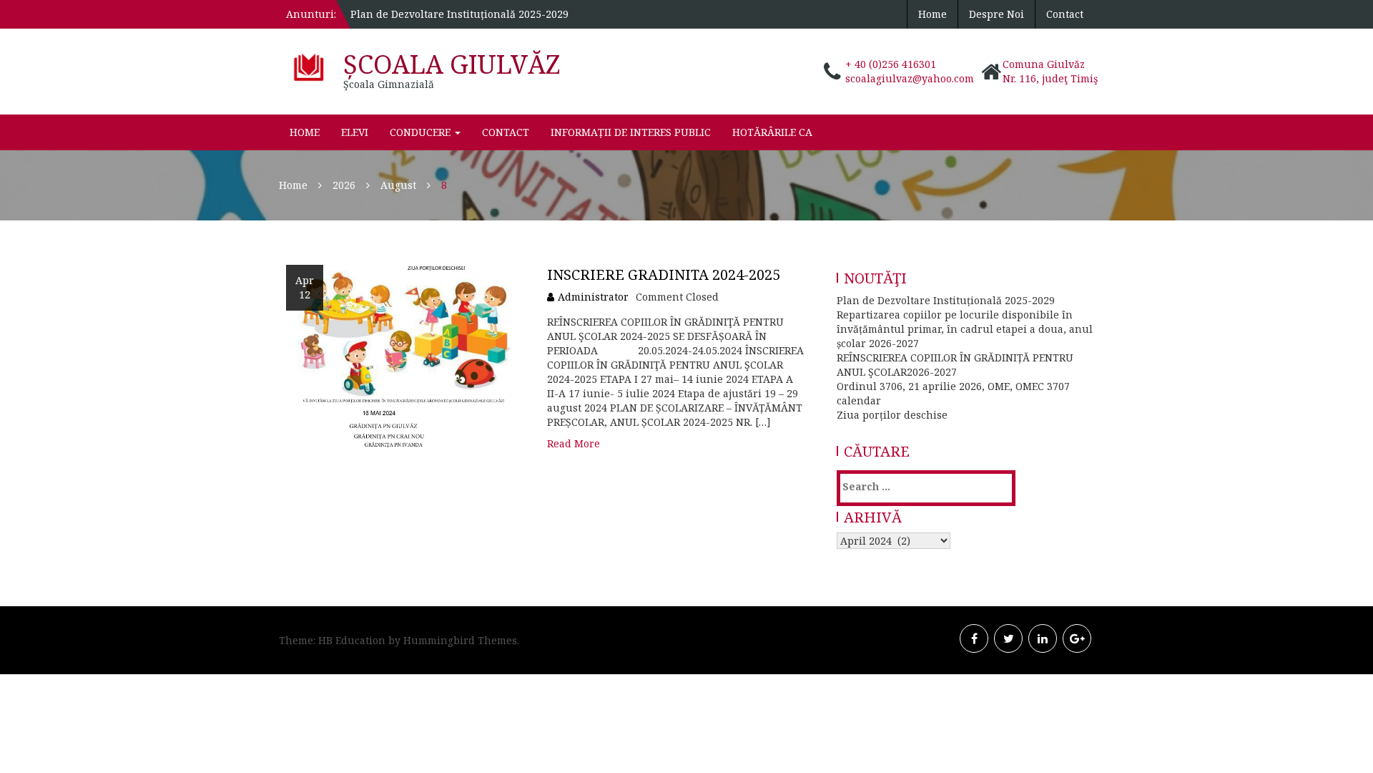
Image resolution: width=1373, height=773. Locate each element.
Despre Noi (996, 14)
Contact (1064, 14)
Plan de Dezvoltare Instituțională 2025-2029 (459, 14)
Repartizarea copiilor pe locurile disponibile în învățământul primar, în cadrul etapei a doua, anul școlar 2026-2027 (965, 329)
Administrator (593, 296)
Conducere (421, 132)
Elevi (354, 132)
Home (932, 14)
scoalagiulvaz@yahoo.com (909, 78)
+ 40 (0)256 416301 (890, 64)
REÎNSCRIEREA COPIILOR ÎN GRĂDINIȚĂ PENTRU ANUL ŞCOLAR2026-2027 (955, 365)
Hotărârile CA (772, 132)
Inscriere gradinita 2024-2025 (663, 274)
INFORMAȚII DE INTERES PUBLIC (631, 132)
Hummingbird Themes (460, 640)
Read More (573, 443)
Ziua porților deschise (892, 415)
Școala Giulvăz (452, 64)
